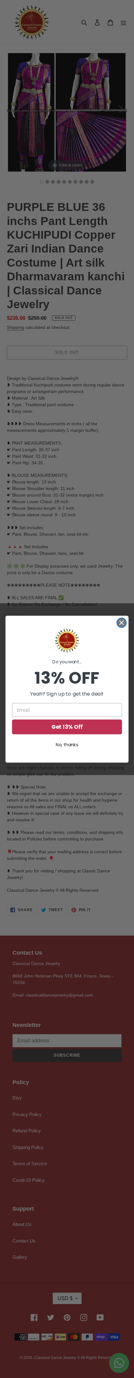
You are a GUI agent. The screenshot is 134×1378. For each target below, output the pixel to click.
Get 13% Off (67, 727)
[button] (67, 640)
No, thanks (67, 745)
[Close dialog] (122, 622)
